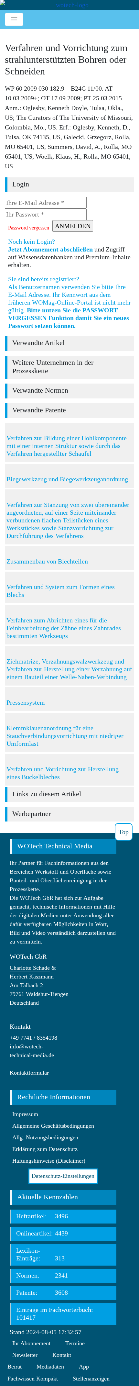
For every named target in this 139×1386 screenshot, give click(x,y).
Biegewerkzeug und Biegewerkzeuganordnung (67, 479)
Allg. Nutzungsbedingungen (45, 1137)
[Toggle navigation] (14, 19)
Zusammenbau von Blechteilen (47, 561)
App (84, 1366)
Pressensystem (25, 702)
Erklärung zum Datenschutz (45, 1149)
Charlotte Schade (30, 968)
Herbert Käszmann (32, 976)
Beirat (14, 1366)
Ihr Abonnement (31, 1343)
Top (124, 831)
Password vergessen (28, 227)
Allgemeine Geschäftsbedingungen (53, 1126)
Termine (75, 1343)
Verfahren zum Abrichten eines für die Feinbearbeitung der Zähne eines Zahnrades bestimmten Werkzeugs (63, 628)
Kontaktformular (29, 1072)
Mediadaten (50, 1366)
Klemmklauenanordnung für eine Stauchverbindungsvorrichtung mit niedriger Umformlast (64, 735)
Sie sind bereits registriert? (69, 302)
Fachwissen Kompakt (32, 1378)
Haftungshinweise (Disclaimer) (48, 1160)
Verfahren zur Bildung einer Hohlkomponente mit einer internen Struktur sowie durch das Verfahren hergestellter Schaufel (66, 445)
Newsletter (24, 1355)
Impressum (25, 1114)
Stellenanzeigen (91, 1378)
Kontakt (61, 1355)
